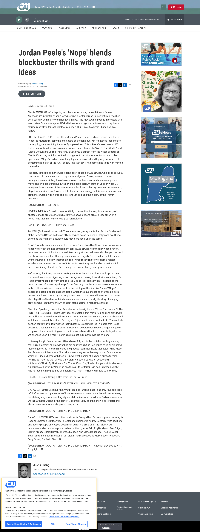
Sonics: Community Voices (125, 508)
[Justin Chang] (24, 471)
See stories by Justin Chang (49, 473)
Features (47, 28)
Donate (177, 7)
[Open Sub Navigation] (38, 28)
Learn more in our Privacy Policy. (64, 516)
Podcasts (164, 502)
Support (81, 28)
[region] (49, 503)
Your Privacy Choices (76, 524)
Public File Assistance (169, 508)
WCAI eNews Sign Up (147, 502)
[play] (19, 19)
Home (19, 28)
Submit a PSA (144, 508)
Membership (100, 508)
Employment (122, 502)
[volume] (27, 20)
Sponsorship (99, 28)
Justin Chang (37, 83)
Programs (30, 28)
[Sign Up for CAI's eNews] (161, 137)
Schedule (130, 28)
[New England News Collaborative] (161, 184)
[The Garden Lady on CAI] (161, 91)
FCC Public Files (166, 514)
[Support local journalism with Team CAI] (161, 54)
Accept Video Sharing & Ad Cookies (24, 524)
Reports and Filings (103, 514)
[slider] (31, 19)
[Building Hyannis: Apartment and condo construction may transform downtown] (161, 223)
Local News (64, 28)
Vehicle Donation (145, 514)
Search (142, 28)
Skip (53, 524)
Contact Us (100, 502)
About (116, 28)
